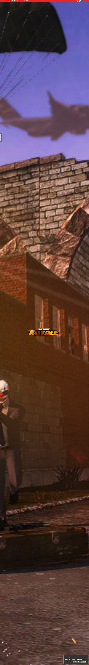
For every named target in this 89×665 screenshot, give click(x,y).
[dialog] (76, 659)
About (13, 0)
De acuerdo (83, 662)
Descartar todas (76, 662)
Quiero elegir (67, 661)
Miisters (16, 0)
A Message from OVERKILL (24, 0)
